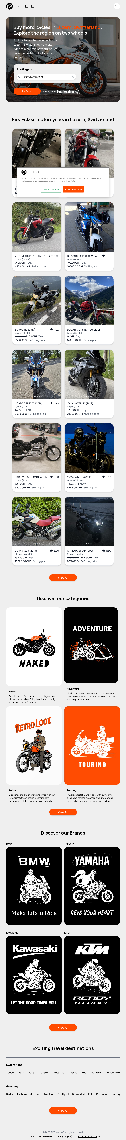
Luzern (44, 1072)
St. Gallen (96, 1072)
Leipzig (115, 1094)
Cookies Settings (51, 189)
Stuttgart (63, 1094)
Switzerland (14, 1065)
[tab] (34, 322)
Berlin (9, 1094)
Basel (32, 1072)
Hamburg (21, 1094)
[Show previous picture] (18, 153)
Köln (90, 1094)
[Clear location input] (72, 76)
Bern (21, 1072)
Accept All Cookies (73, 189)
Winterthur (58, 1072)
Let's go (27, 91)
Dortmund (102, 1094)
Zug (84, 1072)
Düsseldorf (78, 1094)
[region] (63, 182)
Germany (12, 1086)
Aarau (73, 1072)
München (35, 1094)
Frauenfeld (113, 1072)
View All (63, 577)
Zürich (10, 1072)
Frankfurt (49, 1094)
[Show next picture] (55, 153)
